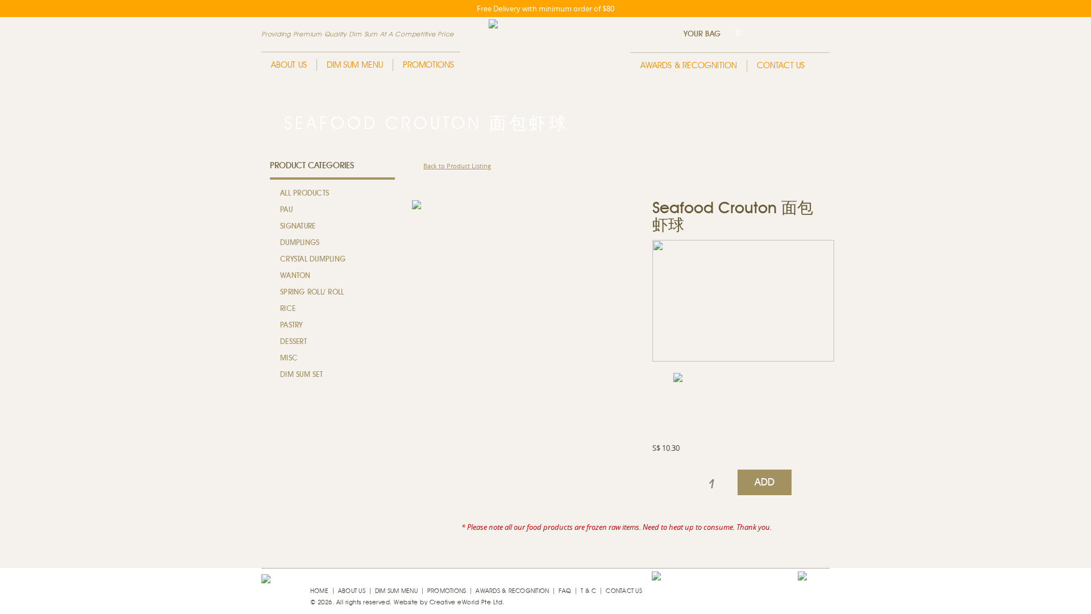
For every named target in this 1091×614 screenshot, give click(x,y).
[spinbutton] (712, 484)
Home (319, 591)
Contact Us (781, 65)
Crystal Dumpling (312, 259)
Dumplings (299, 243)
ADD (765, 483)
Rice (287, 309)
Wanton (295, 276)
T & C (588, 591)
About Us (289, 65)
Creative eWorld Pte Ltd (466, 602)
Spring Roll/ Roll (312, 292)
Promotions (428, 65)
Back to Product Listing (457, 165)
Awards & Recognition (688, 65)
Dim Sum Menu (355, 65)
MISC (289, 358)
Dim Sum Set (301, 375)
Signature (297, 226)
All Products (304, 193)
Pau (286, 210)
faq (565, 591)
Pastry (291, 325)
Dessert (293, 342)
